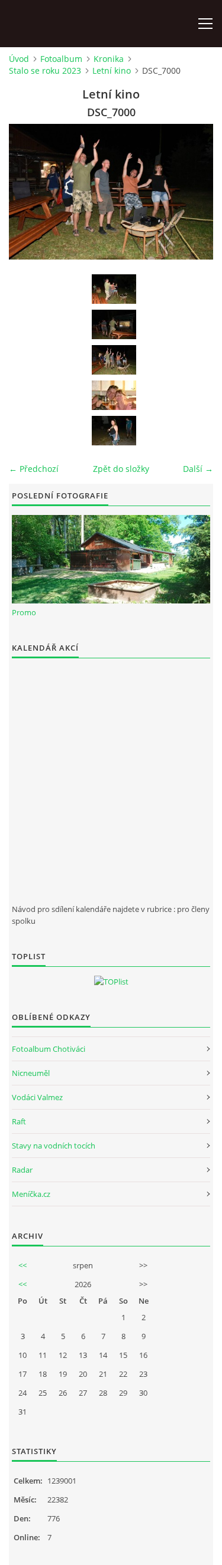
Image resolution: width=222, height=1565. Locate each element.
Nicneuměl (31, 1073)
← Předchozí (34, 468)
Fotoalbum (61, 58)
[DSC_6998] (114, 289)
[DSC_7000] (114, 360)
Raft (19, 1121)
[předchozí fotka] (28, 192)
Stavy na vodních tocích (53, 1145)
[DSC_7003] (114, 430)
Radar (22, 1169)
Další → (198, 468)
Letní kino (111, 70)
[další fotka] (194, 192)
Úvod (19, 58)
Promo (24, 612)
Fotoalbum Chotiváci (48, 1049)
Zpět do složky (121, 468)
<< (22, 1265)
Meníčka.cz (31, 1194)
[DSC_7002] (114, 395)
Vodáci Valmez (37, 1097)
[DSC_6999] (114, 324)
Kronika (109, 58)
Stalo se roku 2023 (45, 70)
